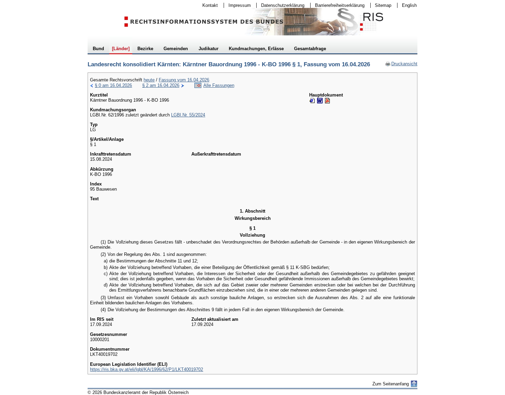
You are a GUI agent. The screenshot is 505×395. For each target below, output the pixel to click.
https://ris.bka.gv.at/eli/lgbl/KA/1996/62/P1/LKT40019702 (146, 369)
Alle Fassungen (218, 85)
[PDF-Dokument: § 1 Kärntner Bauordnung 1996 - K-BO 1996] (327, 101)
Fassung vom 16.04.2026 (184, 79)
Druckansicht (401, 63)
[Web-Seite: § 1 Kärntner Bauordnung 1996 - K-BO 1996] (312, 101)
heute (149, 79)
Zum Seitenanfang (390, 383)
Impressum (237, 5)
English (409, 5)
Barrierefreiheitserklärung (337, 5)
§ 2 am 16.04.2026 (160, 85)
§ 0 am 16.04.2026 (113, 85)
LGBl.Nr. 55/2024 (188, 114)
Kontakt (208, 5)
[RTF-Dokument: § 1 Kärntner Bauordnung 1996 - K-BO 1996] (320, 101)
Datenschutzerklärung (280, 5)
